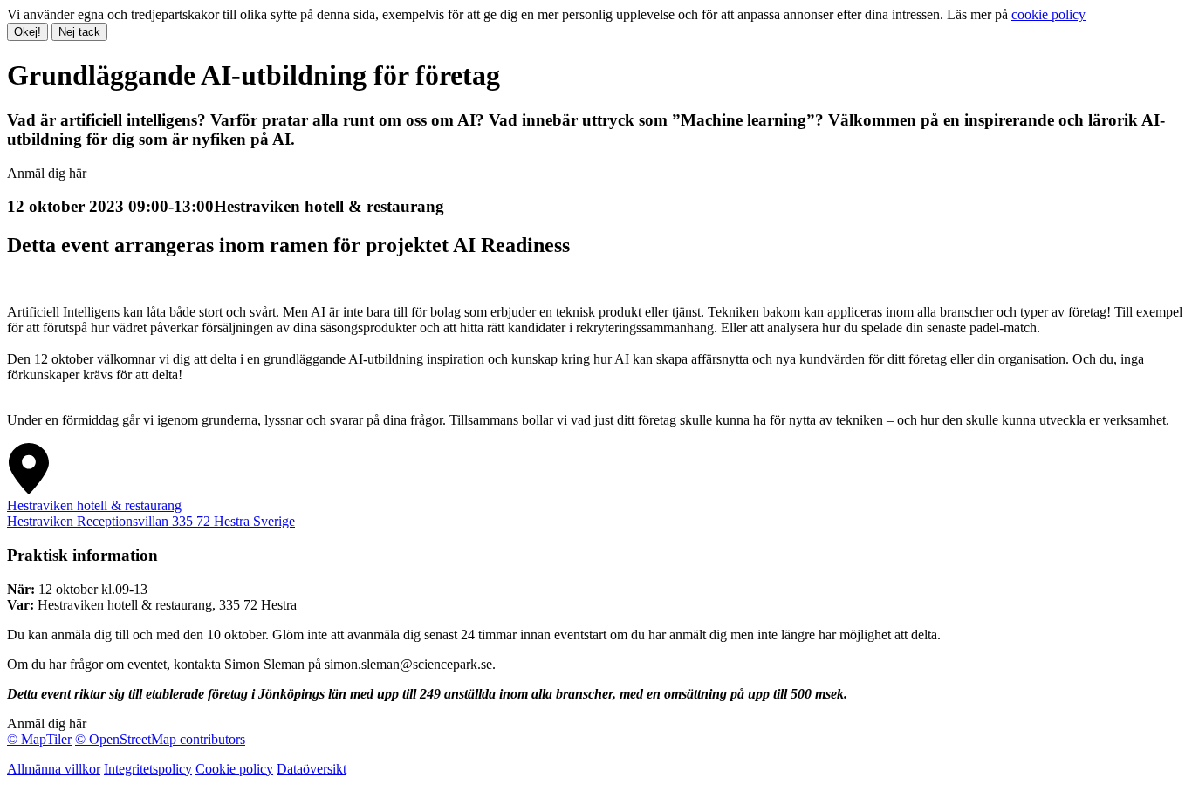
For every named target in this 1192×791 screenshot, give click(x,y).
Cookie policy (234, 768)
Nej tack (79, 31)
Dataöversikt (311, 768)
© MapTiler (39, 739)
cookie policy (1048, 14)
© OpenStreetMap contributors (160, 739)
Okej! (27, 31)
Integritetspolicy (148, 768)
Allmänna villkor (53, 768)
